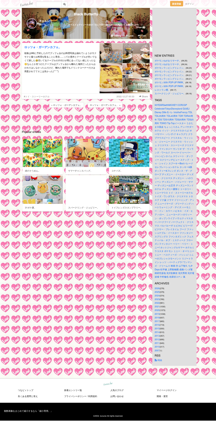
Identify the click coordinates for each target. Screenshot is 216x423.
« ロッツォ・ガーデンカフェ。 (66, 105)
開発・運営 (162, 396)
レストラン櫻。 (162, 89)
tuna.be (108, 384)
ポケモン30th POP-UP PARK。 (170, 82)
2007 (157, 350)
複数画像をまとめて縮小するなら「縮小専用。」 (28, 410)
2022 (157, 302)
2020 (157, 310)
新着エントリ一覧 (73, 390)
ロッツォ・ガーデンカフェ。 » (105, 105)
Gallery (117, 35)
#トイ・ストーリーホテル (36, 96)
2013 (157, 335)
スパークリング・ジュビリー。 (170, 93)
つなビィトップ (25, 390)
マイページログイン (167, 390)
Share (143, 35)
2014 (157, 332)
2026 (157, 288)
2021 (157, 306)
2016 (157, 324)
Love (130, 35)
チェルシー (45, 21)
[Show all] (140, 27)
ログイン (189, 3)
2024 (157, 295)
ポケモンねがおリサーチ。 (168, 60)
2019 (157, 313)
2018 (157, 317)
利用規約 (92, 396)
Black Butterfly (86, 13)
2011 (157, 343)
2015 (157, 328)
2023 (157, 299)
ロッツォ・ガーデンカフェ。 (42, 47)
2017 (157, 321)
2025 (157, 291)
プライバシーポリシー (75, 396)
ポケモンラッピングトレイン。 (170, 67)
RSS (159, 360)
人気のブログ (117, 390)
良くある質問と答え (28, 396)
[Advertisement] (86, 117)
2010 (157, 346)
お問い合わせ (117, 396)
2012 (157, 339)
